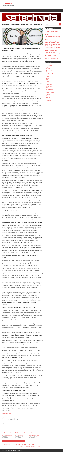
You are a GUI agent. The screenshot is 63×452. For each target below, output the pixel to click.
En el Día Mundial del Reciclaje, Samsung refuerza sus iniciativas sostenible (7, 434)
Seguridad (48, 97)
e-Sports (48, 67)
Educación (48, 68)
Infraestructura (49, 83)
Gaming (47, 76)
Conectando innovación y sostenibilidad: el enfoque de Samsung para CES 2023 (35, 434)
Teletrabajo (48, 100)
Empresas (18, 26)
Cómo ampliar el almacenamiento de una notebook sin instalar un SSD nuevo (52, 38)
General (47, 78)
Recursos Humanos (50, 92)
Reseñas (48, 94)
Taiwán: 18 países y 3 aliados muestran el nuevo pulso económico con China (52, 33)
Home (19, 10)
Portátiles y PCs (49, 89)
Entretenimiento (49, 73)
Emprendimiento (49, 70)
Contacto (13, 10)
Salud (47, 95)
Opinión (48, 87)
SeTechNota (7, 3)
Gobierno (48, 79)
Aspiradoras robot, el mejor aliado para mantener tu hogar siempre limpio (18, 444)
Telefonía (48, 99)
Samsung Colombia (6, 413)
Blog (8, 10)
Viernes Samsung (21, 440)
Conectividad (49, 65)
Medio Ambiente (24, 26)
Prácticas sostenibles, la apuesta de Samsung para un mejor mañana (20, 434)
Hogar (47, 81)
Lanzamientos (49, 84)
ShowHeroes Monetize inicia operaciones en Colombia (30, 446)
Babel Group (5, 440)
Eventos (47, 75)
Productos (48, 91)
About (2, 10)
